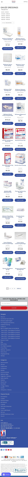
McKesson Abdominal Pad (20, 115)
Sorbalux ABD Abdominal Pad (8, 192)
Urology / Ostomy (5, 386)
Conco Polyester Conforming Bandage (7, 243)
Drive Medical (4, 396)
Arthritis (2, 388)
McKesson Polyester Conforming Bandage (20, 90)
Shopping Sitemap (5, 354)
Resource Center (4, 340)
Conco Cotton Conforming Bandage (20, 243)
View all (19, 288)
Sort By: (3, 22)
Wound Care (3, 382)
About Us (3, 317)
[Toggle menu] (2, 2)
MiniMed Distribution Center (7, 414)
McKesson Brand (4, 400)
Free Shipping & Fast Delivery (7, 322)
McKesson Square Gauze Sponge (7, 65)
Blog (2, 342)
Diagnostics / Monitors (6, 376)
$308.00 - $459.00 (5, 15)
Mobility (2, 370)
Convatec (3, 408)
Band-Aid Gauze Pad (20, 140)
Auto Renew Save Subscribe (7, 318)
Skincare (3, 364)
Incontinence (4, 368)
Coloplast (3, 404)
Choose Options (8, 48)
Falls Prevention (4, 362)
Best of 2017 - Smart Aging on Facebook (10, 336)
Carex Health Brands (5, 410)
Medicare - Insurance (5, 350)
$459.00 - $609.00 (5, 17)
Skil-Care (3, 412)
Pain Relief (3, 384)
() (25, 1)
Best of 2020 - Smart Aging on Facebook (10, 330)
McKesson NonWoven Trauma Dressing (7, 39)
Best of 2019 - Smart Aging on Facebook (10, 332)
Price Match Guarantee (6, 346)
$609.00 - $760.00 (5, 19)
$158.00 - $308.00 (5, 13)
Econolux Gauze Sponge (20, 216)
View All (2, 416)
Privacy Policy (4, 348)
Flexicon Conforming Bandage (20, 192)
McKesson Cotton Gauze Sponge (20, 65)
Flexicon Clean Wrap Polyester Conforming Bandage (7, 217)
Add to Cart (20, 47)
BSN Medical (4, 402)
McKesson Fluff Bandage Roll (7, 90)
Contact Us (3, 326)
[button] (14, 453)
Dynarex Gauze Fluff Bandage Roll (20, 269)
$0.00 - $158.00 (5, 12)
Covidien (3, 398)
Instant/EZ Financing (5, 324)
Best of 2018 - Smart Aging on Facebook (10, 334)
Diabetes (3, 380)
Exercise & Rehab (5, 372)
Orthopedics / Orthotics (6, 390)
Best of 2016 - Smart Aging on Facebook (10, 338)
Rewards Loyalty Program (6, 320)
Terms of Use (4, 352)
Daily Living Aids (4, 378)
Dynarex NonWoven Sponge (8, 269)
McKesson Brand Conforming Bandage (7, 115)
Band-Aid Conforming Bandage (7, 166)
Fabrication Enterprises (6, 406)
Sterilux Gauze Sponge (20, 165)
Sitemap (3, 355)
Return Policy (4, 344)
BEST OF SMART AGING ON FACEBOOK (10, 328)
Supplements (4, 366)
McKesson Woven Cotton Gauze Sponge (20, 39)
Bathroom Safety (4, 374)
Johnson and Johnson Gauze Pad (7, 141)
